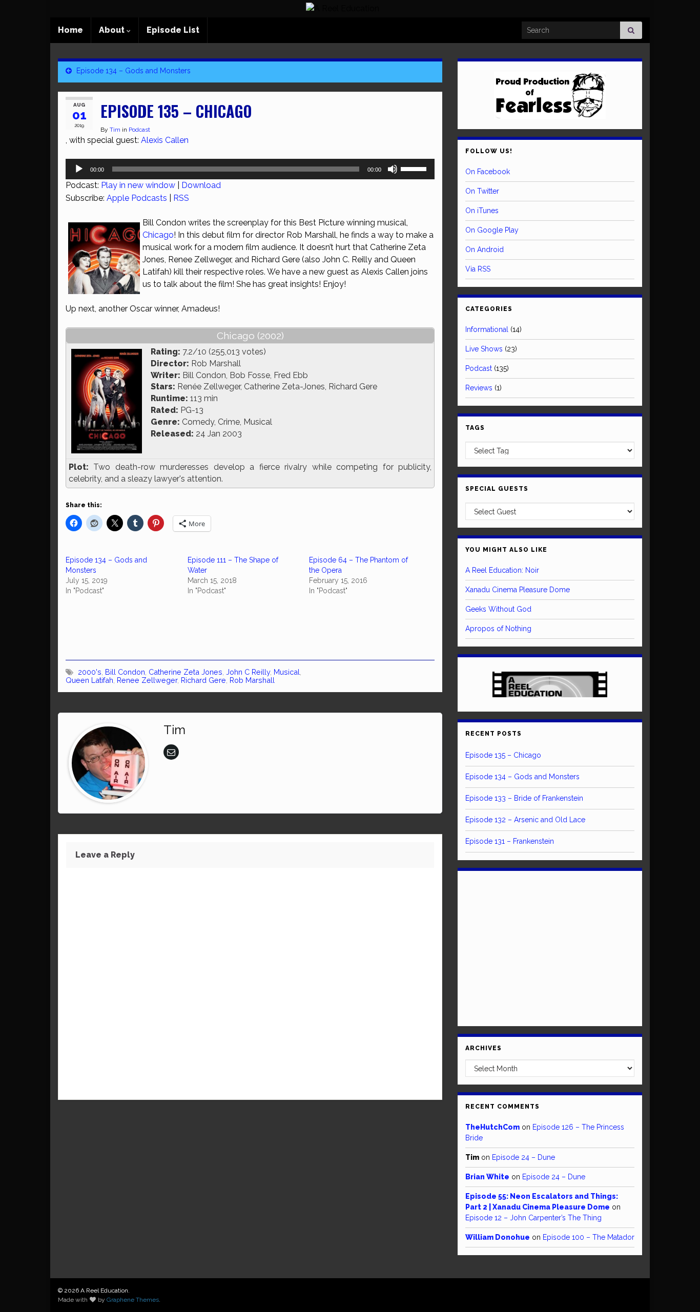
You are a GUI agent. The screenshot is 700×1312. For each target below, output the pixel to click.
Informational (486, 329)
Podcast (139, 129)
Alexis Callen (165, 140)
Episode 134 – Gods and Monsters (133, 71)
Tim (115, 129)
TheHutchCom (492, 1127)
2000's (89, 672)
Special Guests (496, 488)
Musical (287, 672)
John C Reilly (248, 672)
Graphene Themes (133, 1299)
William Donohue (497, 1237)
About (113, 30)
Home (70, 30)
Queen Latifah (89, 680)
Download (201, 185)
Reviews (478, 388)
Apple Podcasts (137, 198)
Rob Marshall (252, 680)
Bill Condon (125, 672)
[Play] (79, 169)
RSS (181, 198)
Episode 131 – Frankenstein (509, 841)
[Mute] (392, 169)
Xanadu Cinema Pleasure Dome (517, 590)
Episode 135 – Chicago (503, 755)
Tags (475, 427)
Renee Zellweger (147, 680)
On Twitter (482, 191)
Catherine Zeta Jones (185, 672)
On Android (484, 249)
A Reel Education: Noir (502, 570)
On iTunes (482, 210)
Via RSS (477, 269)
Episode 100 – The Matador (588, 1237)
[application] (250, 169)
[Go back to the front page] (342, 8)
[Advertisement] (185, 626)
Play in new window (138, 185)
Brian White (487, 1177)
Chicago (158, 235)
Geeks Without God (498, 609)
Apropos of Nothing (498, 628)
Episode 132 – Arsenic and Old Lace (525, 820)
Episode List (173, 30)
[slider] (415, 168)
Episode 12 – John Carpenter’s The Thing (533, 1218)
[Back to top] (677, 1289)
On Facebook (487, 172)
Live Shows (484, 349)
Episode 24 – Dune (523, 1157)
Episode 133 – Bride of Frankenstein (524, 798)
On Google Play (492, 230)
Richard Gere (203, 680)
